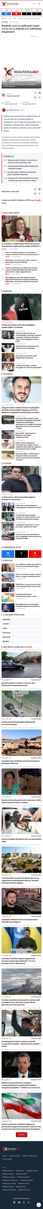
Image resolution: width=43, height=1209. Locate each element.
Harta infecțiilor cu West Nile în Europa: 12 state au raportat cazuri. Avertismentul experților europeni (28, 457)
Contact (4, 1156)
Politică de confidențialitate (29, 1156)
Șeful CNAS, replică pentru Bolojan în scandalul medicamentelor (26, 435)
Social (7, 257)
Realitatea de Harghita (26, 1180)
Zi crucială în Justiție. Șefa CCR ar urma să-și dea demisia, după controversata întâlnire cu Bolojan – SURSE (21, 246)
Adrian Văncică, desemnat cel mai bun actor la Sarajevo (27, 347)
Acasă (5, 18)
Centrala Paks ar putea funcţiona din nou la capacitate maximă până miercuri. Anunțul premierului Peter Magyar (20, 880)
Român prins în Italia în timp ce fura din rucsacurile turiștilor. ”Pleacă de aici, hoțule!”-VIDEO (21, 1043)
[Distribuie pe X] (39, 97)
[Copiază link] (35, 93)
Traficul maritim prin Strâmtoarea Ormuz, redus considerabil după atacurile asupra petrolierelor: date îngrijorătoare (21, 270)
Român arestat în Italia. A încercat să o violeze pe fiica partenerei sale (22, 161)
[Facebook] (6, 13)
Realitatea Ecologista (32, 1170)
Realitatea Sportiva (7, 1170)
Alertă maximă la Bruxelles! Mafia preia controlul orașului (23, 167)
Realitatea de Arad (23, 1183)
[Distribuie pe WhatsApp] (35, 97)
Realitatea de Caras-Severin (10, 1180)
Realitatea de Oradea (23, 1177)
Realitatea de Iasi (21, 1186)
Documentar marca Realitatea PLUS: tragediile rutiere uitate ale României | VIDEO (28, 536)
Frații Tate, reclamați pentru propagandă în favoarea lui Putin (28, 506)
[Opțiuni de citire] (39, 1205)
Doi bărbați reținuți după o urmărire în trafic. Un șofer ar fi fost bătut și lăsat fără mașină (28, 517)
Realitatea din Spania (24, 1190)
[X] (26, 13)
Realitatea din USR (21, 1174)
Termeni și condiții (14, 1156)
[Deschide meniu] (39, 4)
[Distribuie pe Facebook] (39, 93)
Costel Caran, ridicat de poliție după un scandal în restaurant (18, 498)
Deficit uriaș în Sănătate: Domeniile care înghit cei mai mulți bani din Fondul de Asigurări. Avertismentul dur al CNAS (28, 446)
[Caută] (34, 4)
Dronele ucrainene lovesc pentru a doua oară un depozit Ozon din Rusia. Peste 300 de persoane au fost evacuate (21, 1002)
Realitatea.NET (13, 96)
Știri (10, 18)
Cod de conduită (7, 1159)
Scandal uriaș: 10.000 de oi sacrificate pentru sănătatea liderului (22, 173)
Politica (4, 249)
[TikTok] (37, 13)
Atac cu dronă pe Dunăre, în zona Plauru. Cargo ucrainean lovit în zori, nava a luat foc (22, 254)
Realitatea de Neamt (8, 1174)
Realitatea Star (20, 1170)
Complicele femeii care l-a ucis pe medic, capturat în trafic (27, 526)
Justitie (7, 264)
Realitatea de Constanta (9, 1183)
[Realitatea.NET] (10, 4)
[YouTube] (16, 13)
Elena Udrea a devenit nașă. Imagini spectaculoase (26, 357)
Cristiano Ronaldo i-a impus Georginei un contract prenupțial (28, 367)
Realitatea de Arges (8, 1186)
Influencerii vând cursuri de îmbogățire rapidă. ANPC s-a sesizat (18, 326)
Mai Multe (21, 1135)
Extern (14, 18)
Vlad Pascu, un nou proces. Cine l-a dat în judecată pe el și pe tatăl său (21, 261)
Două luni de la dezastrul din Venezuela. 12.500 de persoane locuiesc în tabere (23, 179)
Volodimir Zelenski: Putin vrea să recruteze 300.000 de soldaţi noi (20, 920)
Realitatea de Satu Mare (9, 1190)
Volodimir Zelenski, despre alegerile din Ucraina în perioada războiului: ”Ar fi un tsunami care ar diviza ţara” (18, 961)
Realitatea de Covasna (8, 1177)
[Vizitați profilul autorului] (4, 95)
